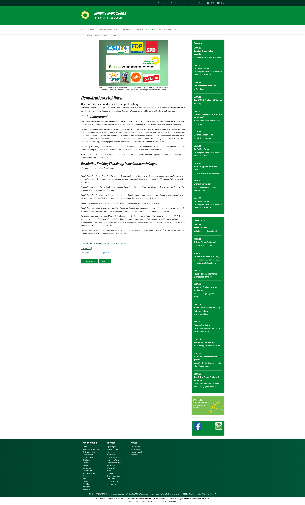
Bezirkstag (86, 460)
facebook (86, 479)
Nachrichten (199, 220)
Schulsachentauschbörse (205, 85)
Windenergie (111, 484)
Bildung (109, 452)
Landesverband (136, 449)
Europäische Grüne (137, 455)
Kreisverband (135, 447)
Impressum (185, 3)
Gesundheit (111, 468)
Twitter (85, 481)
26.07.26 (197, 284)
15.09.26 (197, 82)
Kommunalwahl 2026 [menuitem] (167, 29)
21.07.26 (197, 339)
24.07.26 (197, 304)
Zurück (105, 261)
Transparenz (111, 479)
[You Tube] (218, 3)
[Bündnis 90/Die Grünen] (85, 15)
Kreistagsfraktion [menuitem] (108, 29)
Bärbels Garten (200, 227)
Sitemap (201, 3)
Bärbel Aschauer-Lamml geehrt (206, 231)
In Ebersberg (199, 89)
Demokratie (86, 248)
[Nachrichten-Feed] (222, 3)
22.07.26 (197, 322)
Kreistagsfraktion (89, 452)
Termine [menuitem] (137, 29)
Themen (115, 36)
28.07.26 (197, 270)
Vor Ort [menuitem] (125, 29)
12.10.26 (197, 146)
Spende (193, 3)
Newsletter (175, 3)
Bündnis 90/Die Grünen (110, 13)
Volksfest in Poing (202, 325)
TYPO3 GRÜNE (127, 498)
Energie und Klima (113, 457)
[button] (90, 253)
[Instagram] (212, 3)
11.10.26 (197, 131)
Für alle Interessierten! (203, 138)
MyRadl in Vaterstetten (204, 342)
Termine (198, 43)
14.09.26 (197, 48)
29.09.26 (197, 111)
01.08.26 (197, 253)
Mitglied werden (89, 473)
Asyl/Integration (112, 447)
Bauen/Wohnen (112, 449)
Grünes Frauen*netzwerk (205, 242)
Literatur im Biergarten (203, 245)
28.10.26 (197, 180)
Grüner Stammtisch (202, 183)
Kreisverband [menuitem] (87, 29)
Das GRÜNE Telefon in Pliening (208, 100)
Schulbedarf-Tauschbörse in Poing (207, 57)
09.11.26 (197, 198)
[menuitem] (160, 3)
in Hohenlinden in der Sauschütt (207, 173)
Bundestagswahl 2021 (91, 449)
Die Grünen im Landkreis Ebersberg (95, 36)
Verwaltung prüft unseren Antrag (207, 345)
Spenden (86, 476)
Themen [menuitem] (149, 29)
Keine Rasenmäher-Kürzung (206, 256)
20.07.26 (197, 374)
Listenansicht (89, 261)
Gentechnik (111, 465)
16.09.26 (197, 97)
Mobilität (110, 473)
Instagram (86, 487)
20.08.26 (197, 224)
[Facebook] (208, 3)
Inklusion (110, 471)
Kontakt (166, 3)
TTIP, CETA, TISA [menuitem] (112, 481)
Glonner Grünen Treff (203, 134)
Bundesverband (136, 452)
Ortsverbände (88, 455)
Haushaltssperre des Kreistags (207, 307)
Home (160, 3)
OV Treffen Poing (201, 68)
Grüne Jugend (88, 457)
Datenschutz (87, 471)
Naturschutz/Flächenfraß (115, 476)
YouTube (86, 484)
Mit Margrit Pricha (201, 103)
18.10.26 (197, 163)
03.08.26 (197, 239)
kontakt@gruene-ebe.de (205, 494)
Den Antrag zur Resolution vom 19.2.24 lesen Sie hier (105, 243)
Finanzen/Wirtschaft (114, 463)
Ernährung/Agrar (113, 460)
